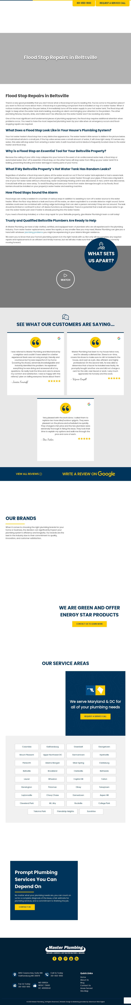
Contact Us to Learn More (89, 624)
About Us (53, 26)
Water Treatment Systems (60, 21)
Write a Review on (79, 474)
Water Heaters (56, 11)
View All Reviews (27, 474)
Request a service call (112, 3)
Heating (53, 16)
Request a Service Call (95, 716)
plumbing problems (34, 232)
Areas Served (86, 988)
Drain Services (55, 7)
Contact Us (54, 30)
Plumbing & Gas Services (60, 2)
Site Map (84, 991)
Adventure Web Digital (96, 1002)
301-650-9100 (84, 3)
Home (83, 977)
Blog (82, 983)
